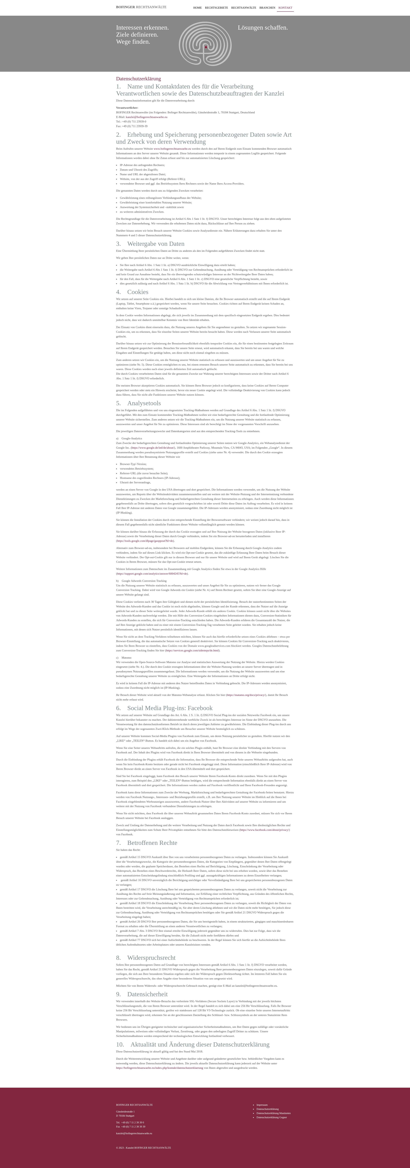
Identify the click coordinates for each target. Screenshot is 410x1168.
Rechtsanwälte (243, 7)
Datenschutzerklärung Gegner (272, 1117)
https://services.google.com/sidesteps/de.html (192, 650)
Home (197, 7)
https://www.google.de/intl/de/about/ (153, 447)
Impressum (262, 1105)
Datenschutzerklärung (268, 1109)
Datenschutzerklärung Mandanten (274, 1113)
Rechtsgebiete (216, 7)
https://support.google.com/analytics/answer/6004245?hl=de (152, 573)
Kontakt (285, 7)
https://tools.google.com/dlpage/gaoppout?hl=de (145, 540)
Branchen (267, 7)
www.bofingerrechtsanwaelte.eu (172, 148)
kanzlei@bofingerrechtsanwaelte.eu (146, 117)
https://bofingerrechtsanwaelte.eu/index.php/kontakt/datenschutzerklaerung (159, 1067)
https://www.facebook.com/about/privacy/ (264, 829)
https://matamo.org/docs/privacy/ (246, 695)
